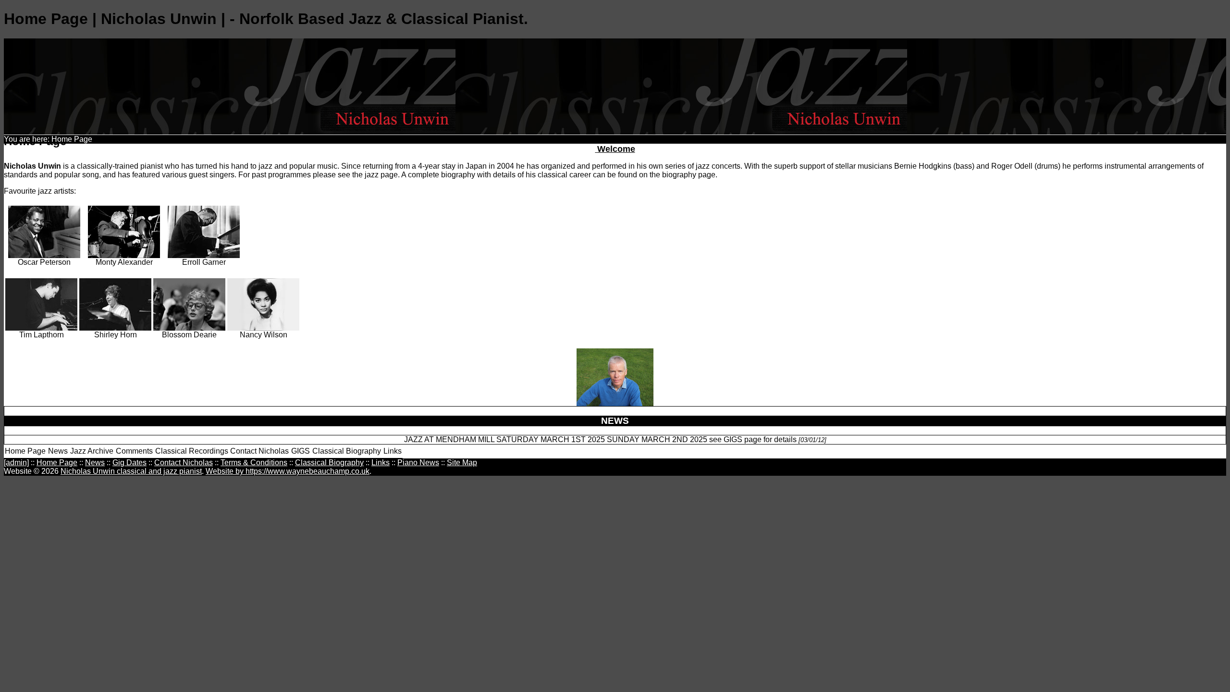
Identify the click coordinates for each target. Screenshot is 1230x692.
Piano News (418, 462)
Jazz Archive (91, 451)
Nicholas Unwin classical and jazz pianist (131, 471)
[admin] (16, 462)
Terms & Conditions (254, 462)
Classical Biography (346, 451)
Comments (134, 451)
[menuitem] (25, 451)
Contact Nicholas (259, 451)
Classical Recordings (191, 451)
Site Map (462, 462)
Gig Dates (129, 462)
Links (392, 451)
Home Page (25, 451)
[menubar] (203, 451)
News (58, 451)
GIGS (300, 451)
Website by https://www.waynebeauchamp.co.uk (287, 471)
